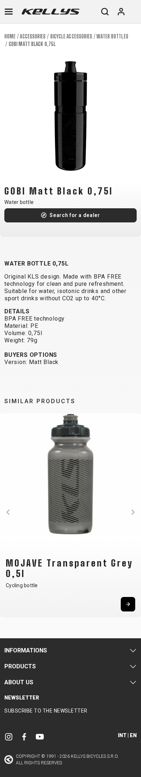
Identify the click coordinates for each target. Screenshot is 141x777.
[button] (8, 512)
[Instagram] (8, 736)
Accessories (33, 36)
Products (20, 666)
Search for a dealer (75, 215)
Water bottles (112, 36)
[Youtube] (39, 736)
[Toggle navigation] (8, 11)
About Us (18, 682)
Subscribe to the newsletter (45, 711)
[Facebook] (24, 736)
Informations (25, 650)
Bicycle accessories (71, 36)
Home (10, 36)
